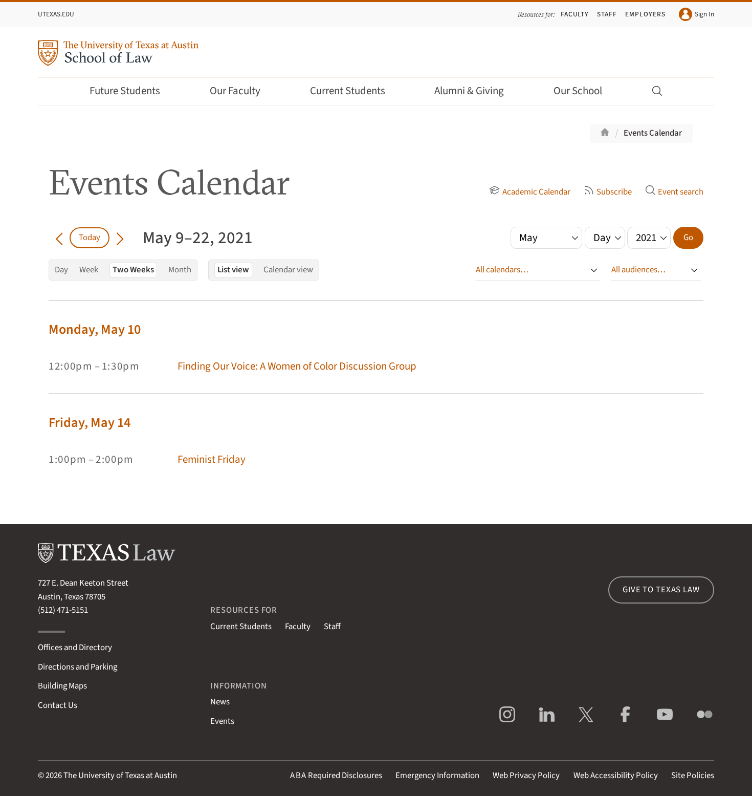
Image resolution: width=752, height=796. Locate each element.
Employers (645, 14)
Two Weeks (133, 270)
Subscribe (614, 192)
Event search (680, 192)
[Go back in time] (59, 237)
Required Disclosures (336, 775)
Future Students (125, 90)
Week (88, 270)
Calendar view (288, 270)
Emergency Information (437, 775)
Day (61, 270)
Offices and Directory (75, 647)
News (220, 702)
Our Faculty (235, 90)
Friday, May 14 (89, 422)
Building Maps (62, 686)
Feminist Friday (212, 459)
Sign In (704, 14)
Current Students (347, 90)
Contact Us (57, 705)
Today (89, 237)
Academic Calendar (536, 192)
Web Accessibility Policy (615, 775)
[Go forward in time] (119, 237)
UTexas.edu (56, 14)
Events (222, 721)
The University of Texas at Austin (120, 775)
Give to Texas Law (661, 590)
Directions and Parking (77, 667)
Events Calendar (653, 133)
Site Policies (692, 775)
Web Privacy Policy (526, 775)
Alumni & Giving (469, 90)
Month (179, 270)
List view (233, 270)
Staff (607, 14)
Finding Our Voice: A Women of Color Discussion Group (297, 366)
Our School (578, 90)
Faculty (575, 14)
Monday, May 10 (95, 329)
